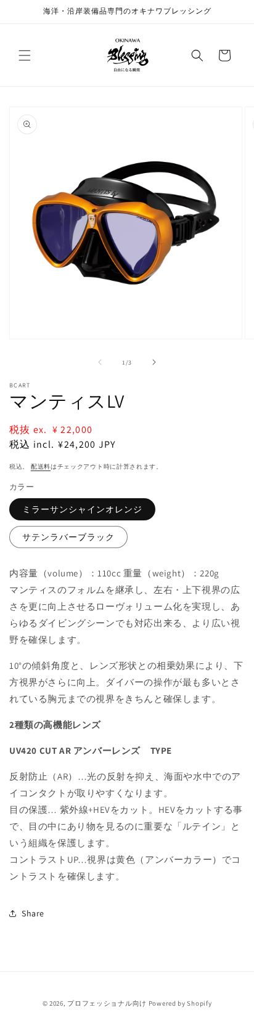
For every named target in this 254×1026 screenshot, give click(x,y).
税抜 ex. (50, 429)
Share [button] (33, 913)
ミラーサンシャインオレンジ (82, 509)
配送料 (41, 467)
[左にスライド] (99, 362)
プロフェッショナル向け (107, 1003)
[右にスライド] (154, 362)
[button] (24, 55)
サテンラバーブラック (68, 537)
